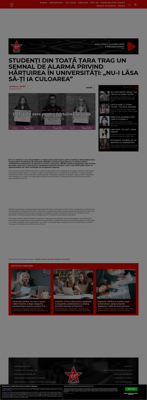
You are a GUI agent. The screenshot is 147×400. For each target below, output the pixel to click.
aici (17, 395)
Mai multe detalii (9, 390)
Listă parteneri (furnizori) (69, 393)
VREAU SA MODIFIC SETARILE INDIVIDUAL (131, 394)
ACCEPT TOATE (131, 389)
